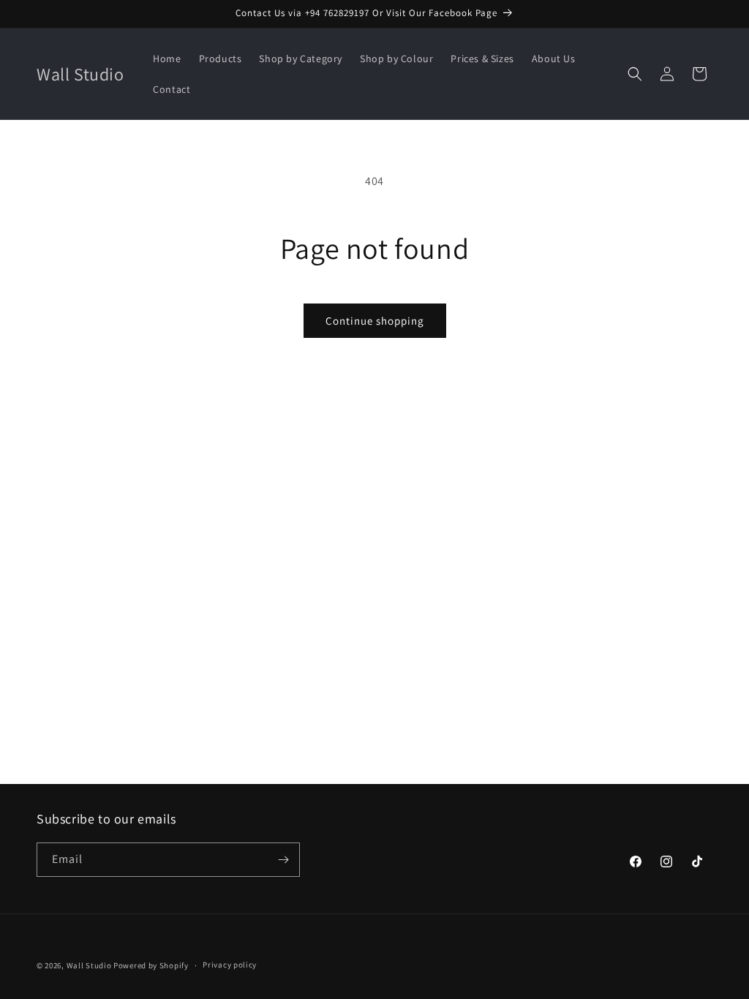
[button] (635, 74)
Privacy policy (230, 965)
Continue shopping (374, 321)
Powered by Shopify (151, 965)
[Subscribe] (283, 859)
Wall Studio (89, 965)
